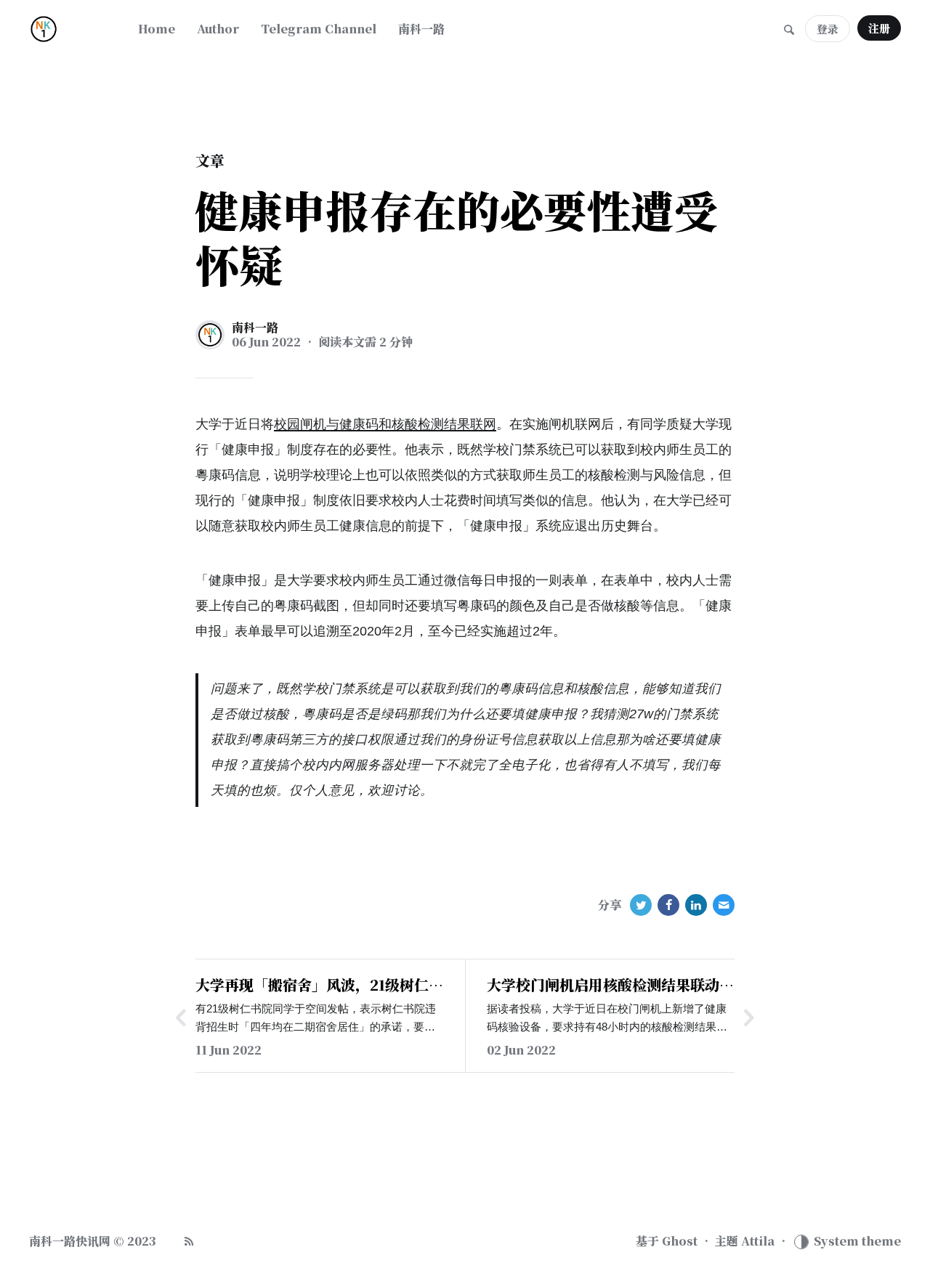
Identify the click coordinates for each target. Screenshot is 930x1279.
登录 (827, 28)
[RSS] (189, 1241)
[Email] (724, 905)
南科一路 (255, 327)
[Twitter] (641, 905)
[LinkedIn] (696, 905)
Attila (758, 1241)
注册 (879, 28)
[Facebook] (668, 905)
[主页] (72, 29)
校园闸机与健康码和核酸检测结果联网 (385, 424)
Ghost (680, 1241)
